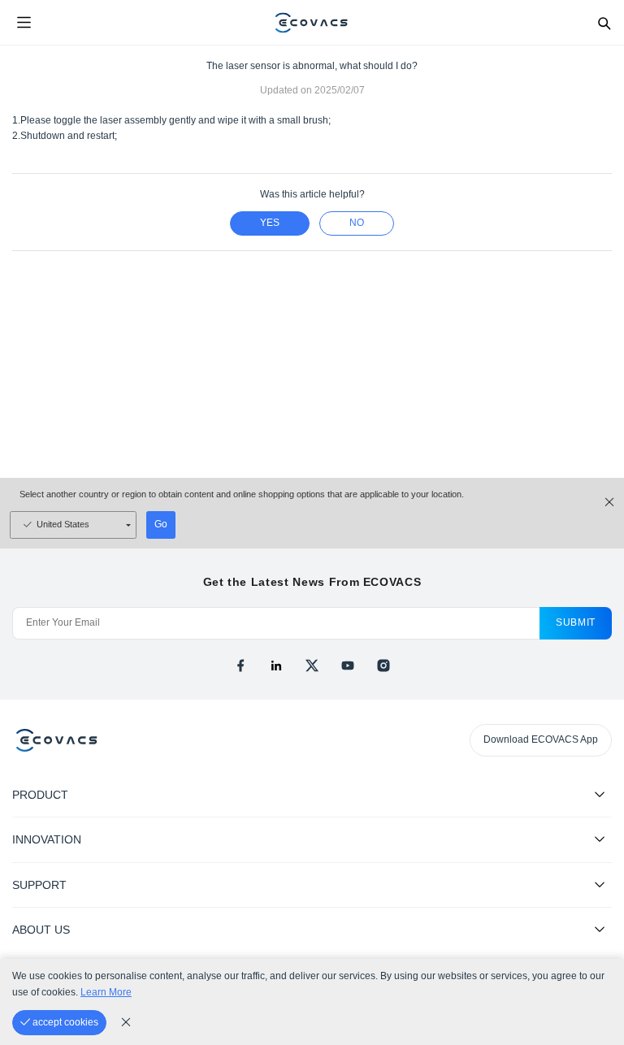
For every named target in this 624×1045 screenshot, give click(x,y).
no (356, 222)
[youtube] (348, 665)
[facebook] (240, 665)
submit (576, 622)
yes (270, 222)
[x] (312, 665)
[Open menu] (23, 22)
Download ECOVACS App (540, 739)
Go (160, 524)
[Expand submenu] (599, 794)
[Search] (604, 23)
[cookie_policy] (126, 1022)
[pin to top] (595, 823)
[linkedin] (276, 665)
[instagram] (383, 665)
